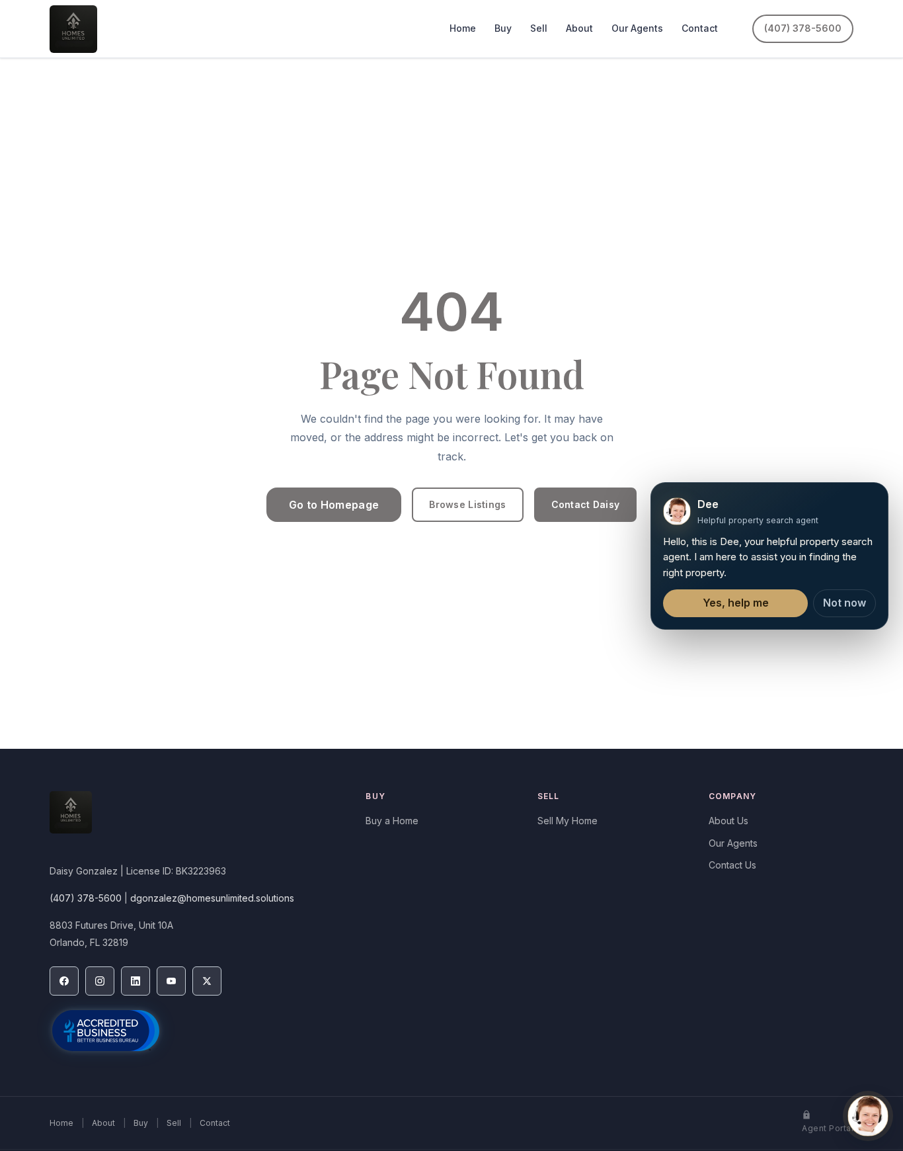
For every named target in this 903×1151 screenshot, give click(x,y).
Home (463, 28)
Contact (700, 28)
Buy (503, 28)
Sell (538, 28)
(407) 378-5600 (803, 28)
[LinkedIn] (135, 981)
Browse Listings (467, 504)
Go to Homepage (334, 504)
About (579, 28)
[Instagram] (99, 981)
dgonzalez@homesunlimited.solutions (212, 898)
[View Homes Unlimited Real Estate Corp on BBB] (106, 1030)
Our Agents (637, 28)
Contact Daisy (585, 504)
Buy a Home (392, 820)
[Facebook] (64, 981)
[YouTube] (171, 981)
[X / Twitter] (206, 981)
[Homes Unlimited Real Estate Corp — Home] (73, 29)
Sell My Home (567, 820)
